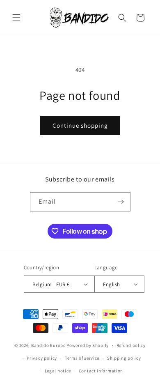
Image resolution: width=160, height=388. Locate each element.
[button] (16, 18)
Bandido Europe (48, 345)
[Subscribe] (121, 201)
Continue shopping (80, 125)
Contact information (101, 371)
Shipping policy (124, 358)
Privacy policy (42, 358)
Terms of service (82, 358)
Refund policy (131, 345)
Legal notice (58, 371)
